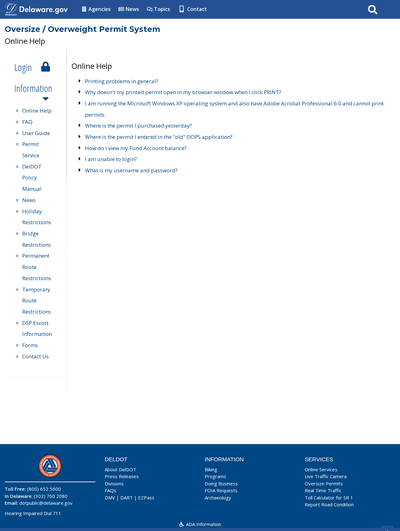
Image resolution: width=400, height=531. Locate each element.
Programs (215, 476)
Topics (161, 9)
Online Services (321, 469)
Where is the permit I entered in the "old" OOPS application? (158, 136)
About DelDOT (120, 469)
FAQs (110, 490)
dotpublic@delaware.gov (45, 503)
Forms (30, 345)
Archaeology (218, 497)
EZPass (146, 497)
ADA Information (203, 524)
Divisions (114, 483)
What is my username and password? (131, 170)
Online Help (37, 110)
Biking (211, 469)
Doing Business (221, 483)
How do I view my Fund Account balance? (136, 148)
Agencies (99, 9)
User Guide (36, 133)
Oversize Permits (324, 483)
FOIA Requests (221, 490)
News (131, 9)
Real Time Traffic (323, 490)
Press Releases (122, 476)
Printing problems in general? (121, 81)
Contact (196, 9)
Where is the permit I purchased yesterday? (138, 125)
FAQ (27, 121)
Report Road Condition (329, 504)
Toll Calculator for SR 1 (329, 497)
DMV (110, 497)
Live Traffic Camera (326, 476)
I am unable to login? (111, 159)
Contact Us (35, 356)
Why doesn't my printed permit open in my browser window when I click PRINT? (183, 92)
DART (126, 497)
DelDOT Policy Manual (32, 177)
